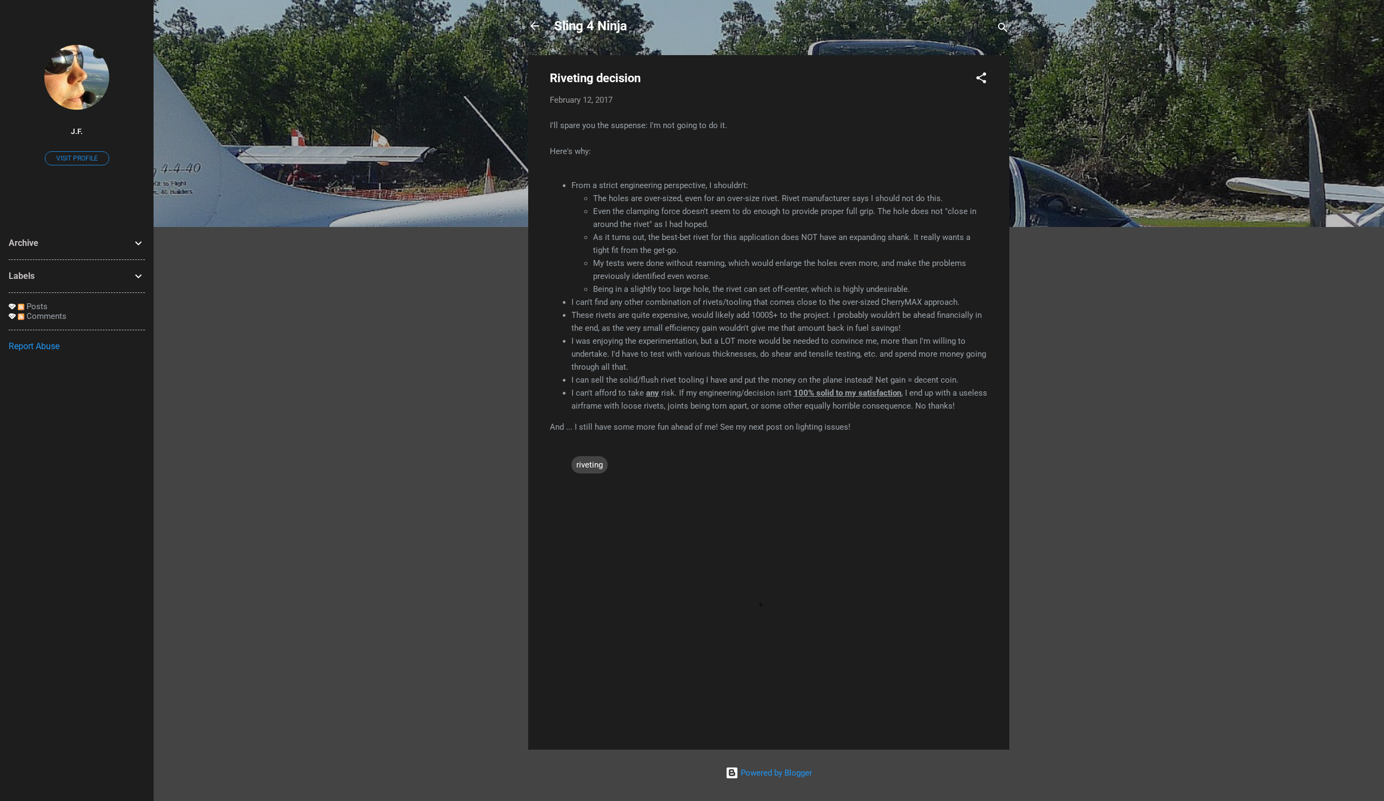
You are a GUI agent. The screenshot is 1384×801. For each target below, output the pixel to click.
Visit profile (77, 158)
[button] (981, 79)
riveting (589, 465)
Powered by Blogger (775, 773)
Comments (45, 316)
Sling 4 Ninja (590, 26)
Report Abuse (34, 346)
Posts (36, 306)
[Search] (1002, 29)
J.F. (77, 131)
